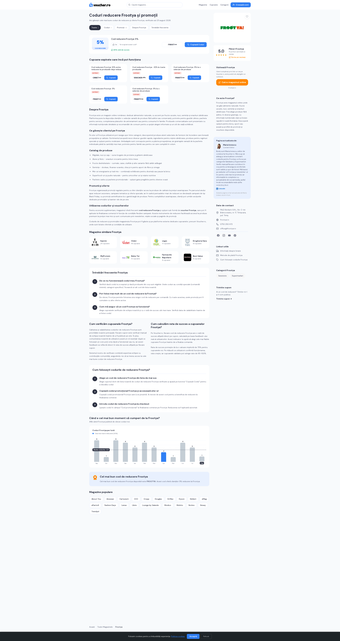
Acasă (92, 627)
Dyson (181, 499)
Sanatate (222, 276)
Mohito (180, 505)
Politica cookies (178, 636)
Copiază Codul (197, 44)
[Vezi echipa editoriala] (219, 146)
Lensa (124, 505)
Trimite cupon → (224, 299)
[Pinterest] (235, 235)
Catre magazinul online (234, 82)
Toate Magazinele (105, 627)
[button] (172, 44)
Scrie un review (238, 57)
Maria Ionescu (229, 145)
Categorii (224, 5)
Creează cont (242, 5)
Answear (110, 499)
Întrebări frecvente (160, 27)
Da (116, 44)
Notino (192, 505)
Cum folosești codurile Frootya (233, 260)
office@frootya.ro (228, 228)
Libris (134, 505)
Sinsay (203, 505)
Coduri (107, 27)
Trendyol (95, 511)
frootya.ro (224, 220)
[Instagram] (224, 235)
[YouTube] (229, 235)
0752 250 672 (226, 224)
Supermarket (237, 276)
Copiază (112, 78)
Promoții (122, 27)
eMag (204, 499)
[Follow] (247, 16)
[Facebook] (218, 235)
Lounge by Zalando (150, 505)
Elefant (193, 499)
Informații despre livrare (230, 251)
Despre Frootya (139, 27)
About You (96, 499)
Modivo (167, 505)
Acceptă (193, 636)
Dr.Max (170, 499)
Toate (95, 27)
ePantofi (95, 505)
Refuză (206, 636)
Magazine (203, 5)
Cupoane (214, 5)
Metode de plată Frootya (231, 255)
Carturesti (124, 499)
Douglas (158, 499)
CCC (136, 499)
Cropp (146, 499)
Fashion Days (110, 505)
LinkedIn (222, 189)
